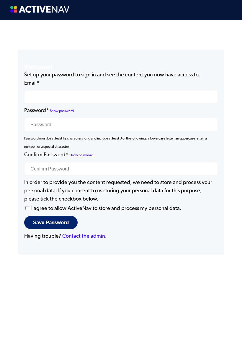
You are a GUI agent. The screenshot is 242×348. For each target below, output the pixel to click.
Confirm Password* (46, 154)
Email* (31, 83)
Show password (62, 111)
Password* (36, 110)
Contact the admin (83, 236)
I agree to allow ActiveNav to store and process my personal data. (106, 208)
